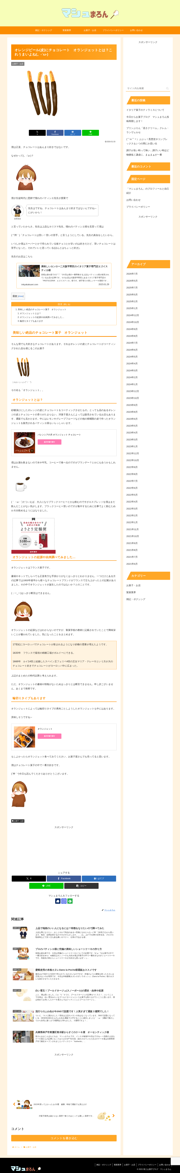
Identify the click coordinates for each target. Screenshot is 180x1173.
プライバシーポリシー (138, 206)
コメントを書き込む (63, 1138)
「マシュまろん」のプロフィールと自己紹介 (147, 190)
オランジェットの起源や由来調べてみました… (42, 317)
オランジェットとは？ (30, 313)
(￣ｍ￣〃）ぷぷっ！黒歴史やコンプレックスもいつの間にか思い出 (146, 141)
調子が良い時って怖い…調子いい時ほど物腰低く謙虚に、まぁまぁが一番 (147, 152)
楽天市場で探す (49, 442)
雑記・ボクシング (103, 1165)
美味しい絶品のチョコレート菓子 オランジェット (42, 309)
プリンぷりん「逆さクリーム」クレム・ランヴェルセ (147, 130)
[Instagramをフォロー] (64, 901)
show (20, 296)
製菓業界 (117, 1165)
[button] (81, 886)
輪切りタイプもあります (31, 321)
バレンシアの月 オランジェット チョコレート (59, 435)
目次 (60, 304)
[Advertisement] (64, 847)
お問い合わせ (133, 200)
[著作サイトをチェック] (57, 901)
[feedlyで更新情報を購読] (70, 901)
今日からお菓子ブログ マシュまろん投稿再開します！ (147, 119)
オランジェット (45, 729)
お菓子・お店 (19, 821)
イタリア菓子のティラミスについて (145, 110)
